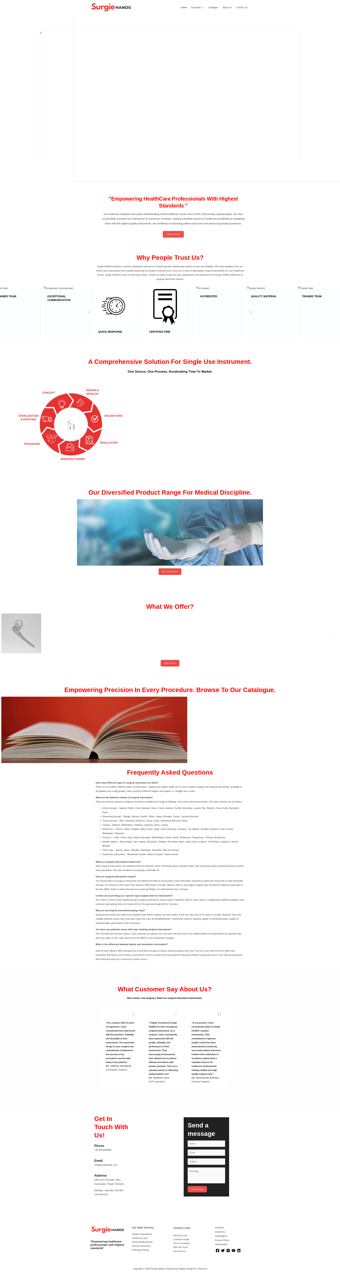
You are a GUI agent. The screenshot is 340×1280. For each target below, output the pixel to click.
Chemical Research (141, 1246)
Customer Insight (181, 1239)
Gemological (221, 1236)
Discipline (196, 7)
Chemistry (220, 1232)
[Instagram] (228, 1250)
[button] (4, 97)
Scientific (219, 1227)
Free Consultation (181, 1243)
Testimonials (221, 1244)
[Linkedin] (238, 1250)
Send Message (197, 1189)
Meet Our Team (180, 1247)
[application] (202, 7)
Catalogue (213, 7)
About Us (227, 7)
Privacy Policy (222, 1240)
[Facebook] (217, 1250)
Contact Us (241, 7)
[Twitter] (223, 1250)
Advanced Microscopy (142, 1242)
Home (184, 7)
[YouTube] (233, 1250)
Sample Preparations (142, 1234)
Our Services (179, 1251)
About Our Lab (180, 1235)
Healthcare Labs (139, 1238)
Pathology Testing (140, 1250)
